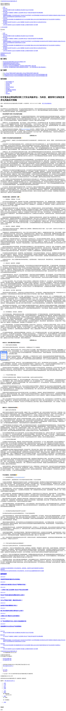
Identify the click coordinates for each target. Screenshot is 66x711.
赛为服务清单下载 (7, 660)
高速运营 (30, 12)
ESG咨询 (23, 16)
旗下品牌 (5, 669)
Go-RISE (18, 22)
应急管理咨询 (18, 16)
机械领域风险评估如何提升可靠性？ (11, 63)
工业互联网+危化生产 (23, 12)
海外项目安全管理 (44, 15)
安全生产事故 (9, 91)
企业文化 (14, 24)
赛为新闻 (5, 22)
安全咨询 (5, 14)
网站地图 (5, 668)
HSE (7, 92)
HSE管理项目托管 (10, 16)
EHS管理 (8, 84)
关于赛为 (5, 23)
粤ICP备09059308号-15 (8, 665)
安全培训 (5, 18)
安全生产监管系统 (29, 9)
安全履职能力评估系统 (20, 9)
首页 (4, 7)
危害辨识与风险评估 (53, 15)
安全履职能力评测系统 (11, 89)
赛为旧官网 (4, 27)
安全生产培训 (9, 83)
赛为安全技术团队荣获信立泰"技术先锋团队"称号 (14, 61)
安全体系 (27, 22)
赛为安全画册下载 (7, 658)
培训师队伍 (57, 19)
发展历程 (9, 24)
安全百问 (14, 22)
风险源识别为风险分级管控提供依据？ (12, 64)
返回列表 (3, 54)
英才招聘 (36, 24)
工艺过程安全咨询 (16, 15)
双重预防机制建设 (7, 15)
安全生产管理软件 (10, 87)
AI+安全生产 (6, 12)
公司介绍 (5, 24)
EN (1, 27)
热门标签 (5, 667)
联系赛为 (31, 24)
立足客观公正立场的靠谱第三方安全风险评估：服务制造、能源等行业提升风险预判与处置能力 (22, 568)
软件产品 (5, 8)
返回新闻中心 (4, 55)
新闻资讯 (5, 20)
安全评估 (8, 85)
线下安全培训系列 (51, 19)
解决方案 (5, 11)
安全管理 (9, 22)
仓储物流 (16, 12)
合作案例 (27, 24)
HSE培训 (31, 22)
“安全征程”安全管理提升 (25, 15)
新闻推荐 (4, 574)
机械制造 (11, 12)
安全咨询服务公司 (10, 81)
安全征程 (8, 88)
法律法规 (40, 22)
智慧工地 (35, 22)
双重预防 (22, 22)
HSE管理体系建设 (36, 15)
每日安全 (44, 22)
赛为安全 (5, 671)
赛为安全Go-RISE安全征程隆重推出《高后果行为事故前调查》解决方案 (19, 65)
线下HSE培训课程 (26, 19)
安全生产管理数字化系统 (8, 9)
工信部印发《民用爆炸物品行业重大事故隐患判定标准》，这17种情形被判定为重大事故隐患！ (24, 67)
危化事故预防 (40, 12)
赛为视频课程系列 (18, 19)
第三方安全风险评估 (46, 103)
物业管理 (34, 12)
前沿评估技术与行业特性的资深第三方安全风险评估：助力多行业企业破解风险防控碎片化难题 (22, 570)
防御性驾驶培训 (42, 19)
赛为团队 (23, 24)
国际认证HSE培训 (35, 19)
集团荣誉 (18, 24)
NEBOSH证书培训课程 (8, 19)
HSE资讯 (8, 93)
